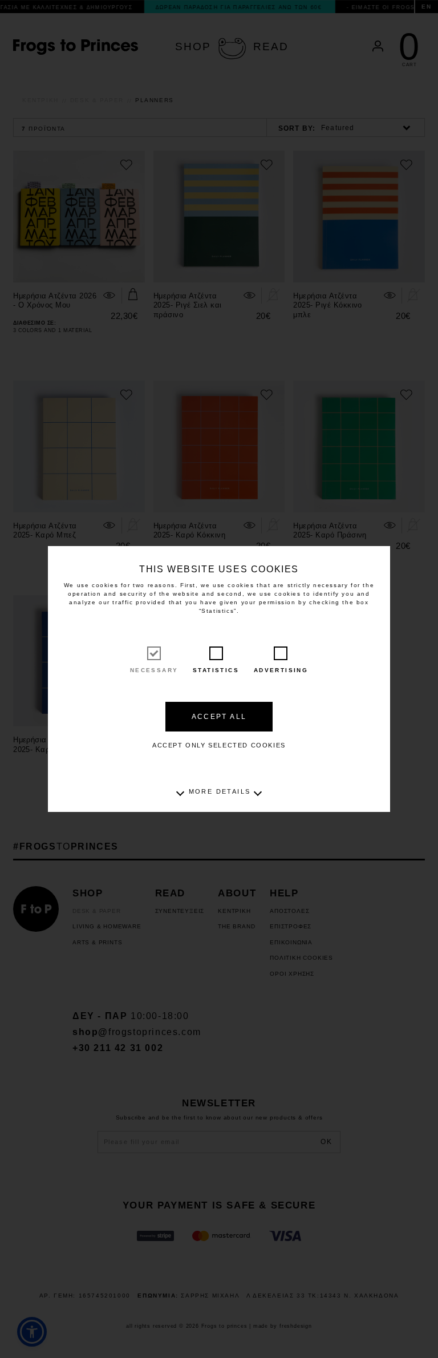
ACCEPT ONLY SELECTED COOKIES (219, 745)
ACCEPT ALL (219, 717)
